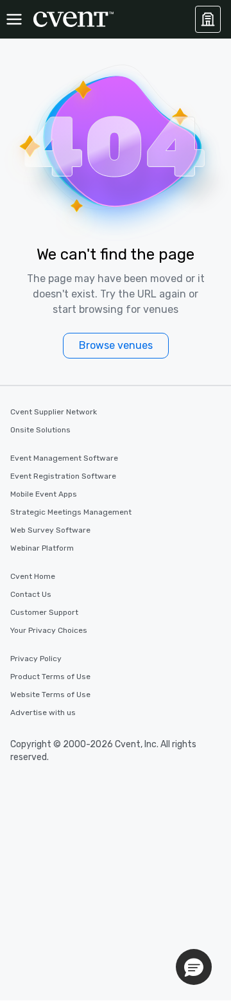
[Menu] (14, 19)
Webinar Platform (42, 548)
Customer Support (44, 612)
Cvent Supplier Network (53, 411)
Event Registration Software (63, 476)
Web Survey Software (50, 530)
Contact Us (30, 594)
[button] (194, 967)
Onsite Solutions (40, 429)
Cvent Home (32, 576)
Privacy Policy (36, 658)
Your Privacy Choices (48, 630)
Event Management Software (64, 458)
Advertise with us (43, 712)
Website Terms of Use (50, 694)
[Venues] (208, 19)
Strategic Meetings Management (71, 512)
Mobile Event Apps (43, 494)
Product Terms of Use (50, 676)
